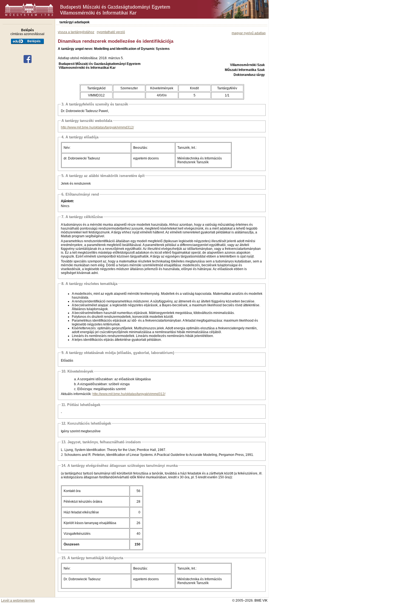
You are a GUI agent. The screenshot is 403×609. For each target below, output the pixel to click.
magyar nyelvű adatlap (249, 33)
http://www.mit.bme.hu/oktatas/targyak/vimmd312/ (97, 127)
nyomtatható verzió (111, 32)
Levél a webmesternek (18, 600)
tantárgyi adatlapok (74, 22)
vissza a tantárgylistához (76, 32)
